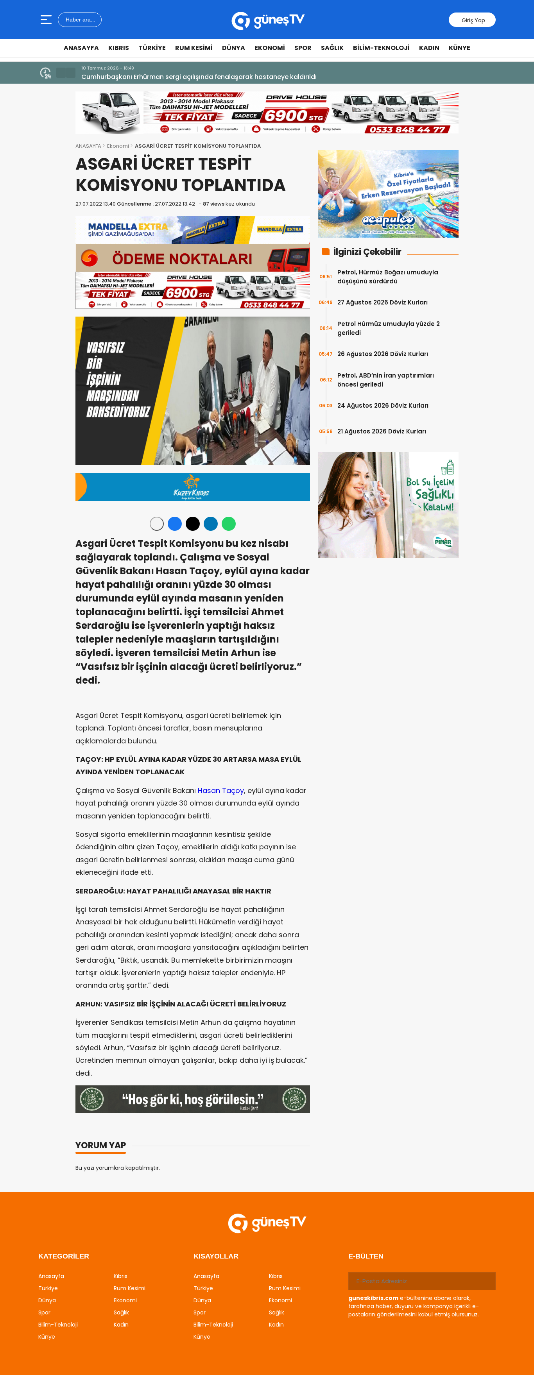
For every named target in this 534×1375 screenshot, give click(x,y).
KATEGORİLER (63, 1256)
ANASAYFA (88, 146)
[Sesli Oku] (157, 524)
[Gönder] (487, 1281)
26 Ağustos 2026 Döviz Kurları (382, 354)
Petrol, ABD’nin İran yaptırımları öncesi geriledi (385, 380)
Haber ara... (79, 19)
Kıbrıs (118, 47)
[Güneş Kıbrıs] (268, 19)
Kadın (429, 47)
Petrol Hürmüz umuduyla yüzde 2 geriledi (388, 328)
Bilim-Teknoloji (381, 47)
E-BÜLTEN (365, 1256)
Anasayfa (81, 47)
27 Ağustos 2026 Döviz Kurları (382, 302)
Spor (303, 47)
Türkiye (152, 47)
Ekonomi (269, 47)
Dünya (233, 47)
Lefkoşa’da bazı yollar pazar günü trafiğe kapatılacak (166, 76)
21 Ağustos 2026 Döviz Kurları (381, 431)
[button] (61, 73)
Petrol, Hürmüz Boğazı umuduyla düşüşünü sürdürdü (387, 276)
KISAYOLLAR (216, 1256)
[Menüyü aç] (47, 19)
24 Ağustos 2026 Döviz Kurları (382, 405)
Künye (459, 47)
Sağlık (332, 47)
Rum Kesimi (194, 47)
